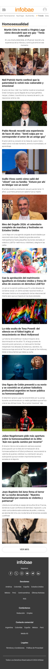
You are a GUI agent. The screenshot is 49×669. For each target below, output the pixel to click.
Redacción (21, 613)
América (9, 587)
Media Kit (24, 633)
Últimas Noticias (38, 593)
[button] (4, 10)
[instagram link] (22, 573)
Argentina (9, 627)
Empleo (30, 613)
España (26, 587)
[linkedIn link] (38, 573)
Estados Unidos (37, 587)
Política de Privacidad (34, 648)
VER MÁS (24, 549)
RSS (24, 599)
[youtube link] (27, 573)
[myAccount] (45, 10)
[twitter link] (16, 573)
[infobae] (24, 9)
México (7, 593)
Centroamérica (24, 593)
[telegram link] (33, 573)
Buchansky (28, 16)
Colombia (17, 587)
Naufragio (19, 16)
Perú (14, 593)
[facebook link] (11, 573)
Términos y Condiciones (15, 648)
